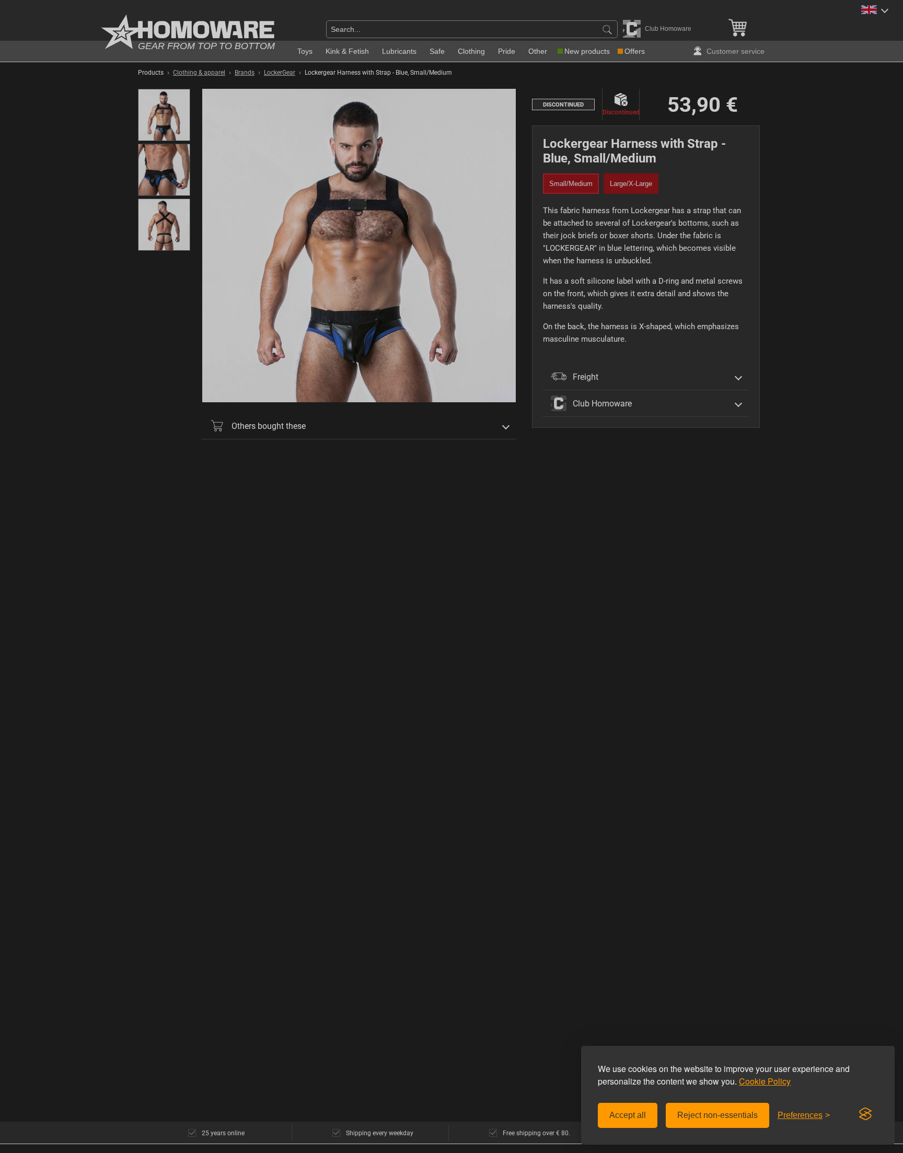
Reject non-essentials (717, 1115)
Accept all (627, 1115)
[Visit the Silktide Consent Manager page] (865, 1114)
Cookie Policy (765, 1081)
